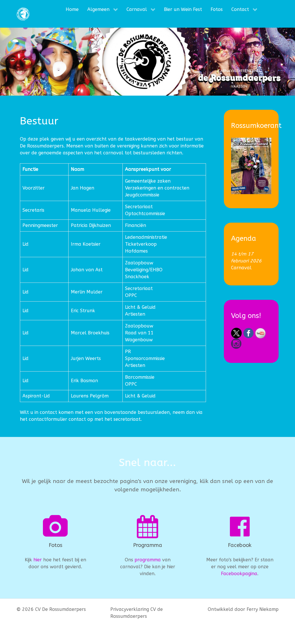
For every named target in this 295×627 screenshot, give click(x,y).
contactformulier (48, 419)
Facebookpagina (239, 573)
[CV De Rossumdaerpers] (23, 13)
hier (37, 559)
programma (148, 559)
